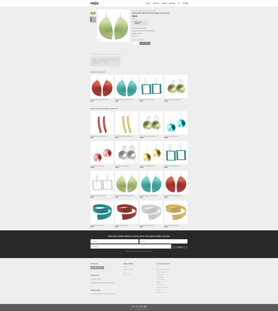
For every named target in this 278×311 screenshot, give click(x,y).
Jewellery (153, 10)
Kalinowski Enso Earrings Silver (122, 166)
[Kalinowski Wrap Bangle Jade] (102, 212)
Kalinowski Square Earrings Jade (147, 99)
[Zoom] (99, 40)
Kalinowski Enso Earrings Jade (171, 136)
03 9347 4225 (95, 279)
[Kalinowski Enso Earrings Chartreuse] (176, 86)
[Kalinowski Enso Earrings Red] (102, 152)
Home (133, 10)
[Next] (127, 25)
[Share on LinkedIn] (143, 40)
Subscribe (179, 247)
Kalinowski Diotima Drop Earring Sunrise (124, 136)
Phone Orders (160, 284)
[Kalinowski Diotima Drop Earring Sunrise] (126, 123)
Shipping (159, 282)
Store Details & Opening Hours (164, 269)
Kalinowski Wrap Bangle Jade (97, 225)
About (148, 3)
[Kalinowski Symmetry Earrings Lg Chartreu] (126, 182)
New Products (127, 274)
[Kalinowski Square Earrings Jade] (151, 86)
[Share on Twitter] (136, 40)
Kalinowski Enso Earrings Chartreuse (172, 99)
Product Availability (162, 272)
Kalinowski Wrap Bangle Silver (146, 225)
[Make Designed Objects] (94, 3)
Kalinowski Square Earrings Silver (97, 195)
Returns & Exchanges (162, 287)
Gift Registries (160, 277)
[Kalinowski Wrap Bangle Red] (126, 212)
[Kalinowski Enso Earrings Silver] (126, 152)
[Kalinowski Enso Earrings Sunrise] (151, 152)
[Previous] (99, 25)
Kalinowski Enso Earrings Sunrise (147, 166)
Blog (125, 272)
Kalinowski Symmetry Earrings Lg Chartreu (124, 195)
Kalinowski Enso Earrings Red (97, 166)
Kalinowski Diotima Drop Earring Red (98, 136)
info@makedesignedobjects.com (102, 283)
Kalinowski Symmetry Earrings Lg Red (98, 99)
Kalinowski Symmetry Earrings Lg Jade (123, 99)
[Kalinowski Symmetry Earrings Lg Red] (102, 86)
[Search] (179, 3)
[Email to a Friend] (138, 40)
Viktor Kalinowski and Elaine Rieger (146, 31)
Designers (172, 3)
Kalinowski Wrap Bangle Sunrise (171, 225)
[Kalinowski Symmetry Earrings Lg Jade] (126, 86)
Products (156, 3)
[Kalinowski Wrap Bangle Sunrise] (176, 212)
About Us (126, 267)
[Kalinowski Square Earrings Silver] (102, 182)
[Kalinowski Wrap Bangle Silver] (151, 212)
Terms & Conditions (162, 292)
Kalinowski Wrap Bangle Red (121, 225)
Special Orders (160, 279)
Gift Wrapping (160, 274)
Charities (159, 289)
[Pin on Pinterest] (141, 40)
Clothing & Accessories (142, 10)
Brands (164, 3)
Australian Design (128, 269)
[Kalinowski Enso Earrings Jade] (176, 123)
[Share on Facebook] (133, 40)
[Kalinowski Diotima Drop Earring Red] (102, 123)
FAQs (158, 267)
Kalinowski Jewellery (141, 28)
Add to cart (145, 43)
